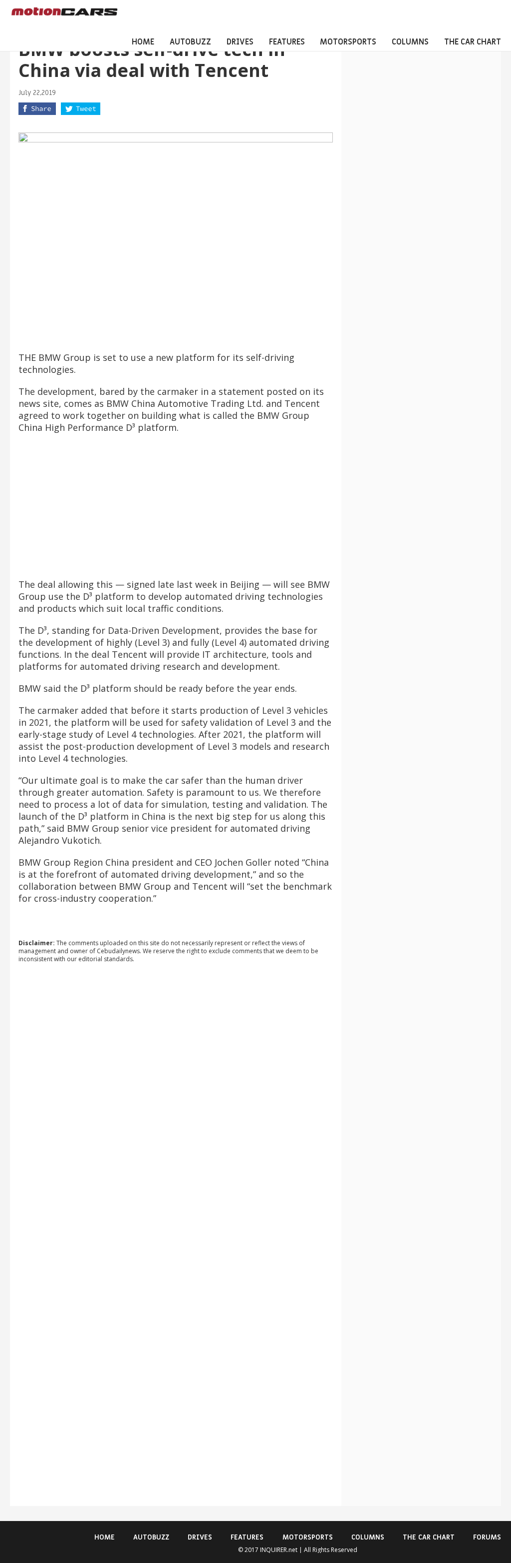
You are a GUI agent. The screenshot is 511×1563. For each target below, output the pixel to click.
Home (143, 41)
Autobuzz (190, 41)
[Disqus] (175, 1106)
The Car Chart (472, 41)
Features (287, 41)
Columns (410, 41)
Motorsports (348, 41)
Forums (487, 1537)
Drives (240, 41)
